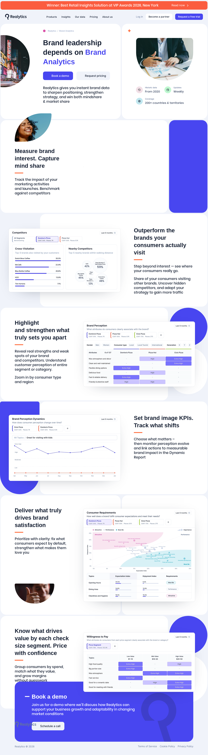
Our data (80, 16)
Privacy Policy (185, 746)
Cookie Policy (167, 746)
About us (107, 16)
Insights (65, 16)
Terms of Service (147, 746)
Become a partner (159, 16)
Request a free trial (189, 16)
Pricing (94, 16)
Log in (139, 16)
